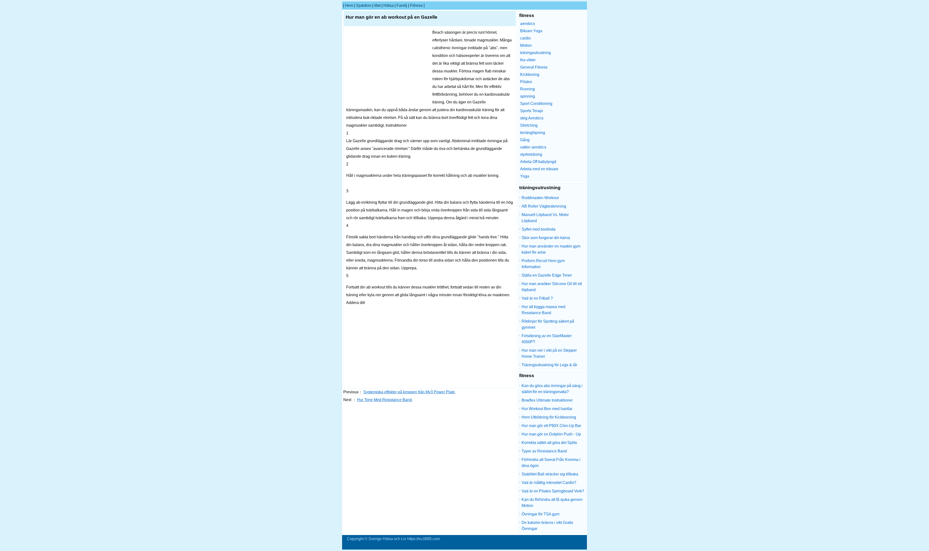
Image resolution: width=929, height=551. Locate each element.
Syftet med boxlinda (538, 229)
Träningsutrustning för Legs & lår (549, 365)
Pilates (526, 82)
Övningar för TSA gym (540, 514)
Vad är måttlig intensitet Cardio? (549, 483)
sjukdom (363, 5)
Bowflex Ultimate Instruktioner (547, 400)
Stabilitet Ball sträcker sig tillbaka (550, 474)
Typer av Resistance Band (544, 451)
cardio (525, 38)
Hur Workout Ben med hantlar (547, 409)
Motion (526, 45)
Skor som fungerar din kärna (546, 238)
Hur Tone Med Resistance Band (385, 400)
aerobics (527, 24)
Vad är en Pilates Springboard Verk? (553, 491)
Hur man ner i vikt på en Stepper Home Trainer (549, 353)
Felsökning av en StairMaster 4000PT (547, 339)
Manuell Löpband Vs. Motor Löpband (545, 218)
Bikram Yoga (531, 31)
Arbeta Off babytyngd (538, 162)
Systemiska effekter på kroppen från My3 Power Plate (409, 392)
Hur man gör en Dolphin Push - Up (551, 434)
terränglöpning (532, 133)
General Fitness (533, 67)
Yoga (524, 176)
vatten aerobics (533, 147)
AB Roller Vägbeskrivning (544, 206)
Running (527, 89)
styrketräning (531, 154)
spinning (527, 96)
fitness (416, 5)
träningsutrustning (535, 53)
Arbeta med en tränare (539, 169)
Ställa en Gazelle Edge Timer (547, 275)
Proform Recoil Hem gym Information (543, 264)
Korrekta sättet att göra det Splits (549, 443)
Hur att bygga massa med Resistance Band (543, 310)
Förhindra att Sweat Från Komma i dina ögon (551, 463)
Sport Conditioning (536, 103)
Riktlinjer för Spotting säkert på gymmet (548, 324)
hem (349, 5)
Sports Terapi (531, 111)
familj (402, 5)
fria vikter (528, 60)
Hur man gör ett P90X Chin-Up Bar (551, 426)
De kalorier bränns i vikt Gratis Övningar (547, 525)
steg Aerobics (531, 118)
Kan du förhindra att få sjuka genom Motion (552, 502)
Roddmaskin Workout (540, 198)
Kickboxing (529, 74)
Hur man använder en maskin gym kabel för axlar (551, 249)
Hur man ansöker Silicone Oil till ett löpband (552, 287)
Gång (525, 140)
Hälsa (388, 5)
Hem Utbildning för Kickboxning (549, 417)
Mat (377, 5)
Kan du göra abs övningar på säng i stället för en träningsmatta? (552, 389)
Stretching (529, 125)
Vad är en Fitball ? (537, 298)
